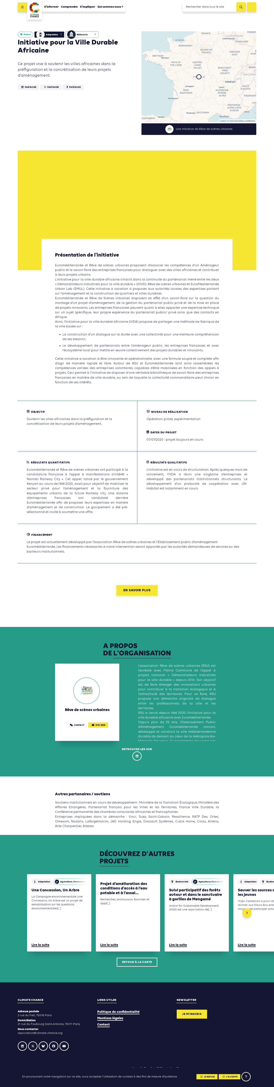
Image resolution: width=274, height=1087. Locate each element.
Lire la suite (40, 945)
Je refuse (209, 1077)
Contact (103, 1025)
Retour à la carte (137, 962)
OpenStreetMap (237, 120)
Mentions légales (110, 1018)
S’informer (51, 7)
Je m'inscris (192, 1014)
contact (79, 725)
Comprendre (69, 7)
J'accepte (231, 1077)
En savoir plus (137, 590)
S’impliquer (87, 7)
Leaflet (223, 120)
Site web (100, 725)
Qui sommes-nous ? (110, 7)
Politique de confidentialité (118, 1012)
